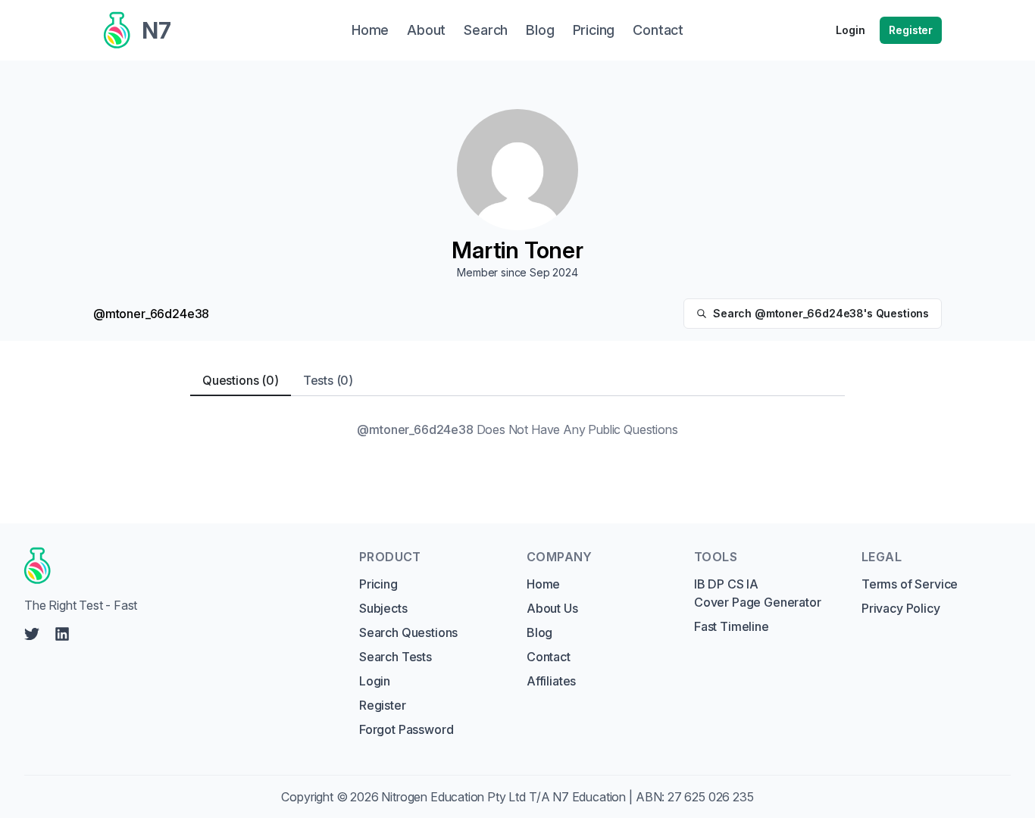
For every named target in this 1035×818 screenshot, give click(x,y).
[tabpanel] (517, 429)
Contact (549, 656)
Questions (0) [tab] (240, 380)
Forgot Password (406, 729)
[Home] (177, 566)
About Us (552, 608)
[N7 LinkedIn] (62, 634)
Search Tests (395, 656)
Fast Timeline (731, 626)
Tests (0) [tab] (328, 380)
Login (850, 29)
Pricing (378, 584)
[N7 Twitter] (31, 634)
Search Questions (408, 632)
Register (911, 29)
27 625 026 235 (711, 796)
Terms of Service (909, 584)
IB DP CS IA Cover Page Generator (757, 593)
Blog (539, 632)
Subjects (383, 608)
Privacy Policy (900, 608)
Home (543, 584)
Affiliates (551, 680)
